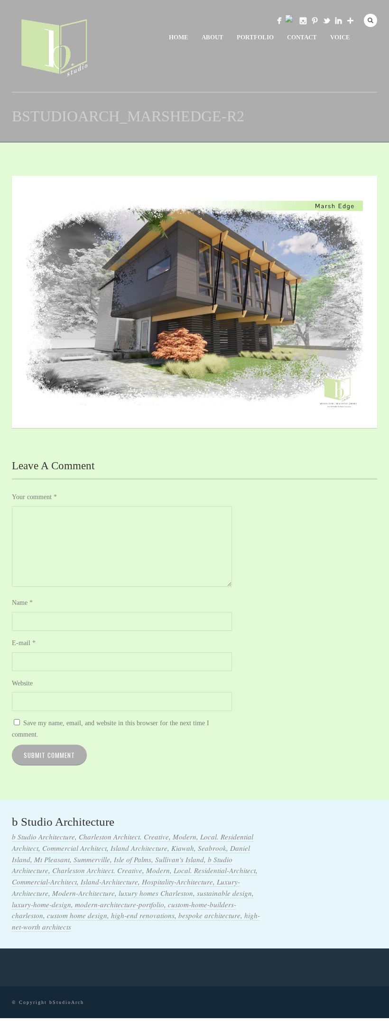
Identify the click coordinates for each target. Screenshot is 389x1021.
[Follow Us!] (303, 21)
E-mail (24, 643)
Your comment (34, 497)
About (212, 37)
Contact (302, 37)
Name (22, 602)
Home (178, 37)
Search (370, 20)
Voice (340, 37)
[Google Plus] (350, 21)
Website (22, 683)
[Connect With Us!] (338, 21)
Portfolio (255, 37)
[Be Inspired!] (315, 21)
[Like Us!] (279, 21)
